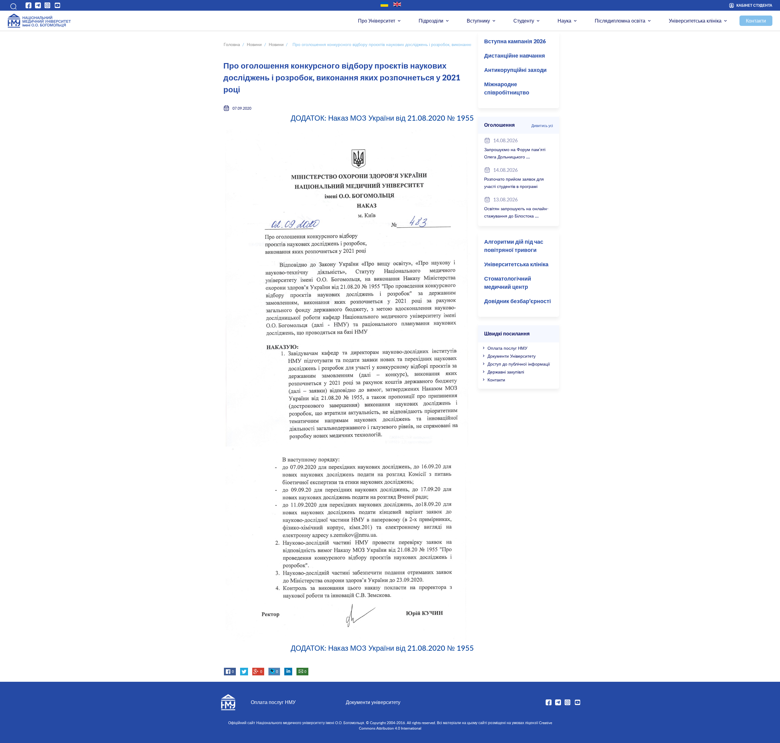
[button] (12, 5)
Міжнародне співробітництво (506, 89)
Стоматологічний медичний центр (507, 283)
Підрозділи (431, 20)
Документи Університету (512, 356)
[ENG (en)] (397, 4)
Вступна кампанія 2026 (515, 41)
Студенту (523, 20)
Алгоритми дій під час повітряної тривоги (513, 246)
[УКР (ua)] (384, 4)
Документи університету (373, 702)
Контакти (756, 20)
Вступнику (478, 20)
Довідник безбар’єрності (517, 301)
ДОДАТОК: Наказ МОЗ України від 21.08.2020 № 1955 (382, 118)
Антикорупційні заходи (515, 70)
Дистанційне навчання (514, 56)
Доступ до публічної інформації (519, 364)
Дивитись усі (542, 125)
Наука (564, 20)
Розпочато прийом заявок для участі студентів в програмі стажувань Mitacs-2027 (514, 186)
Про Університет (376, 20)
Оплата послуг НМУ (507, 348)
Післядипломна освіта (620, 20)
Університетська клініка (695, 20)
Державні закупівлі (506, 372)
